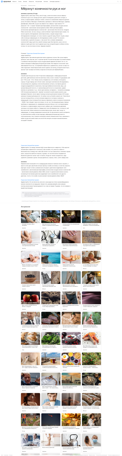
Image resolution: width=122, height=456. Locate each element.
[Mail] (2, 1)
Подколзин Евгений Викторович (36, 53)
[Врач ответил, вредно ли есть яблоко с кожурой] (30, 301)
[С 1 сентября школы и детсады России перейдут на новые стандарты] (91, 260)
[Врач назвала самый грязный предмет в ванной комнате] (71, 402)
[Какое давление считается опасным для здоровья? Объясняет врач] (50, 240)
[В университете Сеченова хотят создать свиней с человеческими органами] (91, 402)
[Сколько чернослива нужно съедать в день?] (30, 280)
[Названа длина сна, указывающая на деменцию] (71, 219)
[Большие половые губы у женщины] (30, 219)
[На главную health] (7, 1)
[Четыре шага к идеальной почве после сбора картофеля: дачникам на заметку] (50, 301)
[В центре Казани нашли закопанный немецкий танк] (50, 280)
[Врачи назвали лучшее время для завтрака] (71, 361)
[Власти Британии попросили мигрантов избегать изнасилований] (71, 382)
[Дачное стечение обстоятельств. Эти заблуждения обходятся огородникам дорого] (30, 422)
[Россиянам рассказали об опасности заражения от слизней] (71, 422)
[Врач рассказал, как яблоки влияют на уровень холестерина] (50, 219)
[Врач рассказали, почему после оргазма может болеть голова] (71, 321)
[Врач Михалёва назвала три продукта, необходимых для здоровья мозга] (91, 341)
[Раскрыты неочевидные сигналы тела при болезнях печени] (30, 240)
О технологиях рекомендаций (101, 455)
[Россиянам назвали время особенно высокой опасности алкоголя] (50, 361)
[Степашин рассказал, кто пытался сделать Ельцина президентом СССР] (30, 321)
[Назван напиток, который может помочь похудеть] (91, 422)
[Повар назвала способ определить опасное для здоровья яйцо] (71, 260)
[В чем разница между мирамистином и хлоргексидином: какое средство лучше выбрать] (91, 443)
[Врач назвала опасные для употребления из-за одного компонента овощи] (50, 341)
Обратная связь (92, 455)
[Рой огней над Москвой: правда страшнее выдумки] (50, 422)
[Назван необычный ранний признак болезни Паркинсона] (91, 321)
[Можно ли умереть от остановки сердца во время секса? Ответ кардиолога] (30, 260)
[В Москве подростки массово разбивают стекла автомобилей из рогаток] (91, 219)
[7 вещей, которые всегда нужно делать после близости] (91, 280)
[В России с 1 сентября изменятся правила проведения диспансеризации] (30, 443)
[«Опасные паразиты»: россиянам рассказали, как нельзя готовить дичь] (50, 321)
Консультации (24, 5)
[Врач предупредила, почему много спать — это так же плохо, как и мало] (50, 382)
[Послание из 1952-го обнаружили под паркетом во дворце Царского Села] (91, 240)
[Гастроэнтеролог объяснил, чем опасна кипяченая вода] (71, 443)
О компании (6, 455)
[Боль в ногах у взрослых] (50, 443)
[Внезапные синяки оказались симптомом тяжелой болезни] (71, 240)
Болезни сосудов (31, 5)
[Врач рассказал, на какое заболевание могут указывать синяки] (71, 280)
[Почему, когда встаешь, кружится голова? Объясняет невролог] (91, 301)
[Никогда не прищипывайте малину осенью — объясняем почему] (91, 361)
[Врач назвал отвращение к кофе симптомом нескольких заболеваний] (50, 402)
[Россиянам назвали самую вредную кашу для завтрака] (71, 341)
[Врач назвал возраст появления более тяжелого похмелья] (30, 382)
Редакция (71, 455)
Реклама (10, 455)
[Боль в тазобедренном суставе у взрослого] (71, 301)
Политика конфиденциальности (114, 455)
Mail (2, 455)
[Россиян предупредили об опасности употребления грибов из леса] (91, 382)
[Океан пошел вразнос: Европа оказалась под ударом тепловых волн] (50, 260)
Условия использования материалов (81, 455)
